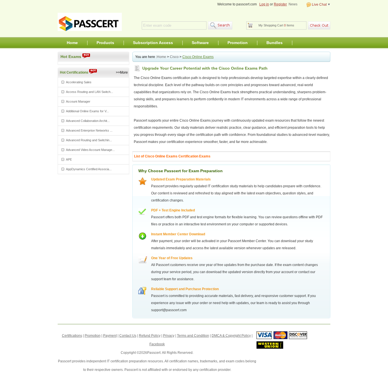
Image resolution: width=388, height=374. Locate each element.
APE (69, 159)
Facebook (157, 344)
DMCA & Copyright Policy (231, 336)
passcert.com (90, 22)
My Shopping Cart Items (276, 25)
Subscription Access (153, 42)
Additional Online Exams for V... (87, 111)
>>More (122, 72)
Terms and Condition (193, 336)
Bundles (274, 42)
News (293, 4)
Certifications (72, 336)
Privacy (168, 336)
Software (200, 42)
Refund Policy (149, 336)
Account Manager (78, 101)
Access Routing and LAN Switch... (89, 92)
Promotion (238, 42)
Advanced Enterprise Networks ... (89, 130)
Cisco (174, 57)
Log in (264, 4)
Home (72, 42)
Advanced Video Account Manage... (90, 149)
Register (280, 4)
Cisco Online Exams (198, 57)
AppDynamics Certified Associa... (89, 169)
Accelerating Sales (78, 82)
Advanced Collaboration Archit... (88, 120)
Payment (110, 336)
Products (105, 42)
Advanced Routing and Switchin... (89, 140)
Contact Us (127, 336)
